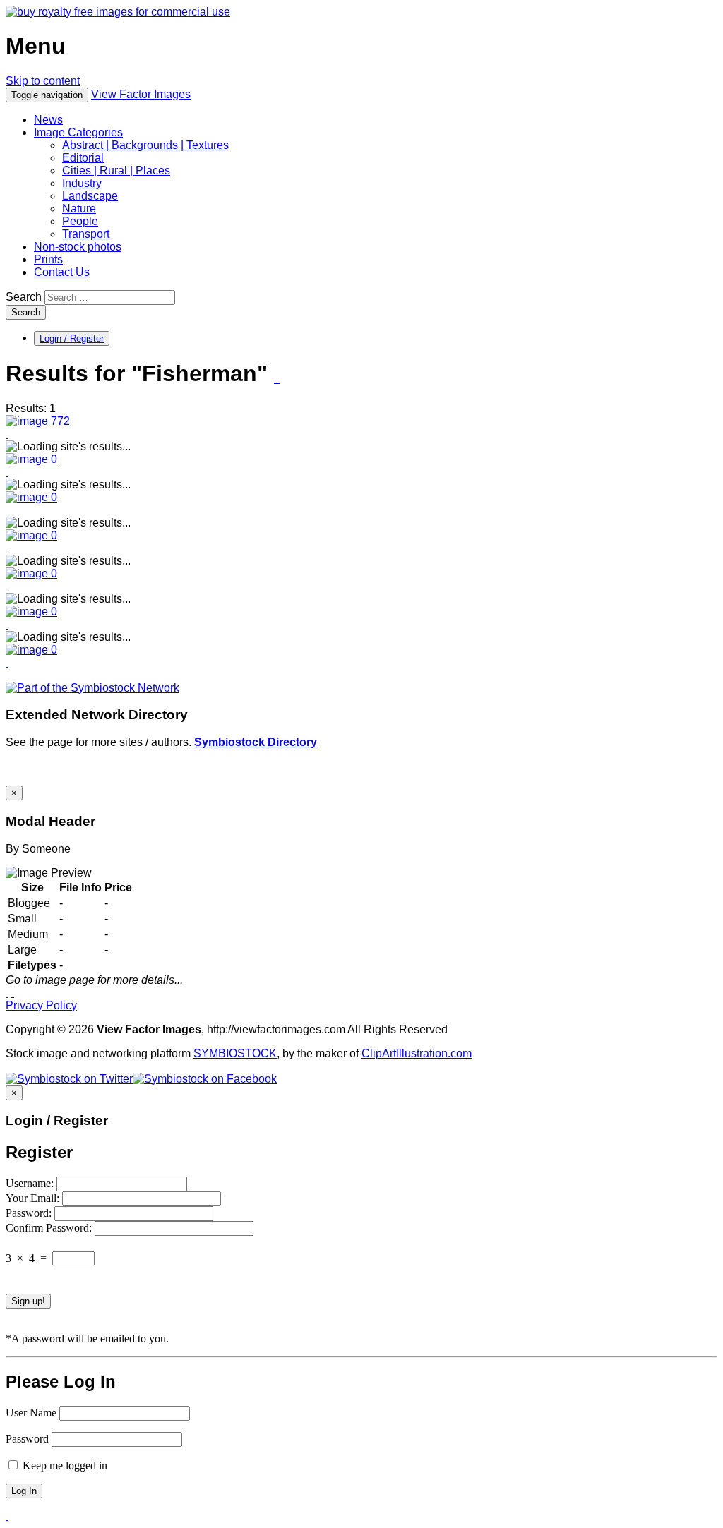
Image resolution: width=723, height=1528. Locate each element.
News (48, 120)
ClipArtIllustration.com (417, 1053)
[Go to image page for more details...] (7, 993)
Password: (30, 1213)
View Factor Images (141, 94)
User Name (31, 1413)
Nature (79, 209)
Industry (82, 183)
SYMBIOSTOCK (235, 1053)
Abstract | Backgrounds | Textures (145, 145)
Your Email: (34, 1198)
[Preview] (7, 434)
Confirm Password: (50, 1228)
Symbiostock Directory (255, 742)
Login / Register (72, 338)
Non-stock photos (77, 247)
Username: (31, 1183)
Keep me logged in (63, 1466)
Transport (85, 234)
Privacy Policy (41, 1005)
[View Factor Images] (118, 12)
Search (24, 297)
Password (27, 1439)
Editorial (83, 158)
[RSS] (277, 374)
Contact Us (62, 272)
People (80, 221)
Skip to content (43, 81)
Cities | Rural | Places (116, 170)
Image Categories (78, 132)
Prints (48, 259)
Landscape (90, 196)
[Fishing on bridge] (38, 421)
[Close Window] (12, 993)
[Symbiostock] (31, 459)
